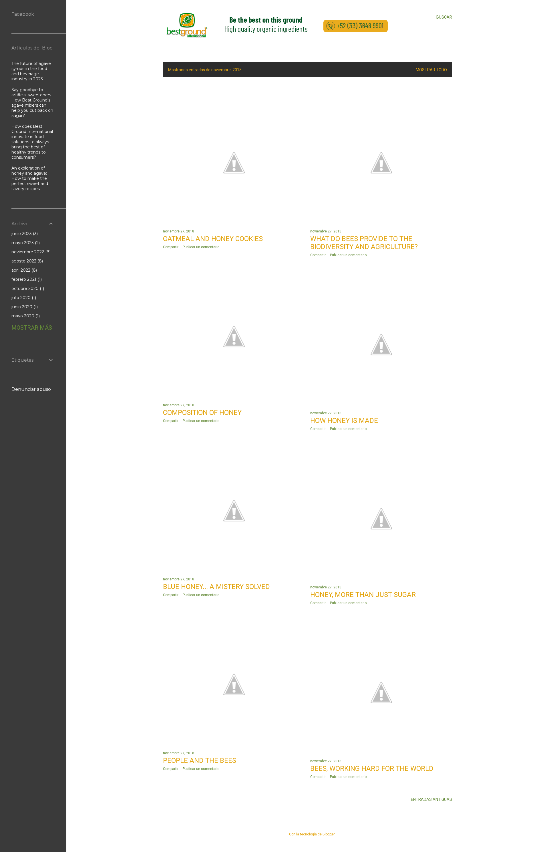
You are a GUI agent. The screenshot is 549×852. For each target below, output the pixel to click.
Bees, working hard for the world (371, 769)
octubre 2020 (27, 288)
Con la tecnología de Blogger (312, 834)
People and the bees (199, 761)
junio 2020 (24, 306)
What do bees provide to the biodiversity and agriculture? (364, 243)
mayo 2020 (25, 315)
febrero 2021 (26, 279)
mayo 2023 (25, 242)
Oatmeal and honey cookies (213, 239)
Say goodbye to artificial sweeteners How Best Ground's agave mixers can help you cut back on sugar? (32, 102)
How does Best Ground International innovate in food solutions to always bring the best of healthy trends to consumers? (32, 142)
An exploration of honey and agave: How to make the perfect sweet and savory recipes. (29, 178)
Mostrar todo (431, 69)
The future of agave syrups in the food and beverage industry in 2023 (31, 71)
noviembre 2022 (30, 251)
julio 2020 (23, 297)
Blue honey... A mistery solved (216, 587)
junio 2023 (24, 233)
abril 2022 (23, 270)
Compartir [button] (170, 247)
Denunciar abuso (31, 389)
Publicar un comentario (201, 247)
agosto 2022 (26, 261)
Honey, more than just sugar (363, 595)
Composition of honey (202, 413)
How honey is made (344, 421)
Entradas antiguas (431, 799)
